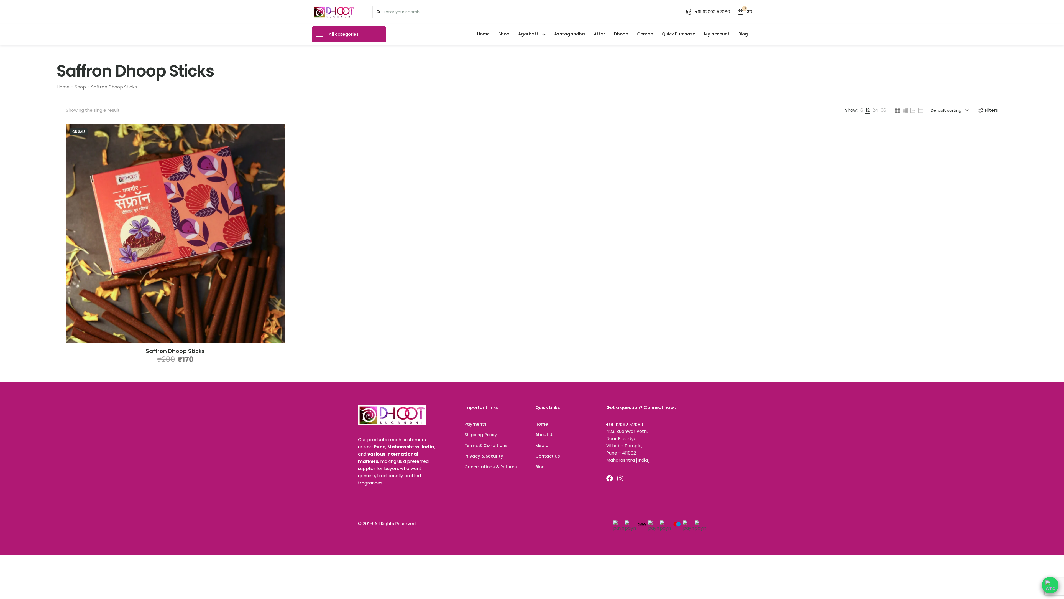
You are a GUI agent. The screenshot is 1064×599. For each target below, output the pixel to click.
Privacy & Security (483, 456)
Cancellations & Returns (490, 467)
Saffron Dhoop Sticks (175, 351)
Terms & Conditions (486, 445)
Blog (540, 467)
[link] (862, 110)
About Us (545, 435)
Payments (475, 424)
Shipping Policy (480, 435)
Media (542, 445)
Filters (991, 110)
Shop (80, 87)
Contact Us (547, 456)
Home (63, 87)
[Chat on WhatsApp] (1050, 585)
